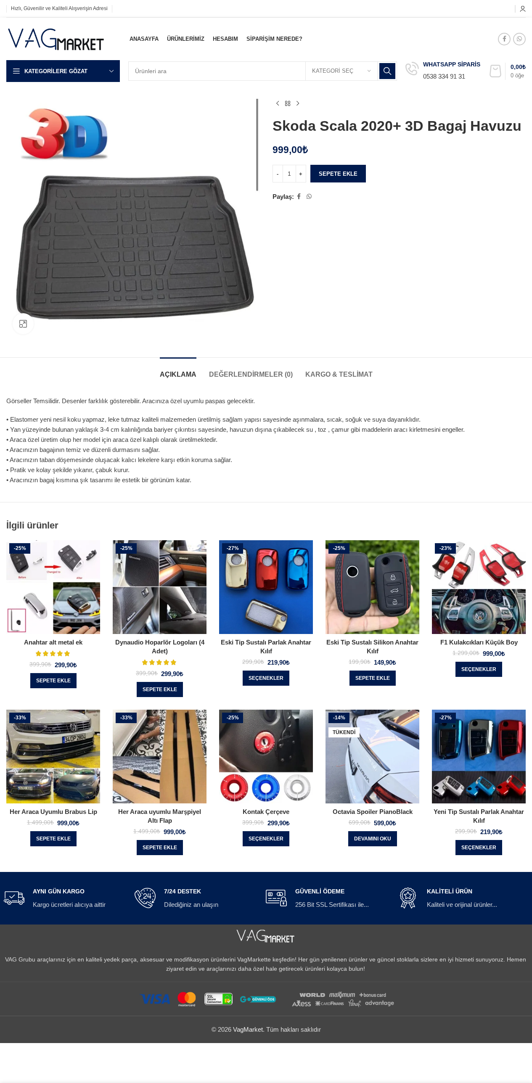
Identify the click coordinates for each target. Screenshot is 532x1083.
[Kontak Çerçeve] (266, 756)
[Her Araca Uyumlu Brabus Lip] (53, 756)
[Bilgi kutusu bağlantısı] (442, 71)
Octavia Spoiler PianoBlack (373, 811)
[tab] (178, 370)
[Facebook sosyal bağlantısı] (504, 39)
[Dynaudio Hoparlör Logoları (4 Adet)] (159, 587)
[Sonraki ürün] (298, 104)
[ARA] (387, 71)
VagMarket (248, 1029)
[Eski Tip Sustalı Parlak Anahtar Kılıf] (266, 587)
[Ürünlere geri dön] (288, 104)
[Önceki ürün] (278, 104)
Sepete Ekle (338, 174)
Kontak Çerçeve (266, 811)
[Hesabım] (523, 8)
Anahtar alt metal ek (53, 642)
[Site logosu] (56, 38)
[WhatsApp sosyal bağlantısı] (519, 39)
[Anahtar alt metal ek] (53, 587)
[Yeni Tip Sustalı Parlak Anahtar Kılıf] (479, 756)
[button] (53, 680)
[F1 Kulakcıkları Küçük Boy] (479, 587)
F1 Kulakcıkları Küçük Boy (479, 642)
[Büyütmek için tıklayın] (23, 323)
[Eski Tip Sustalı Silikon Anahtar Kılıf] (372, 587)
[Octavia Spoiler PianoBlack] (372, 756)
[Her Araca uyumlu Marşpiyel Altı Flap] (159, 756)
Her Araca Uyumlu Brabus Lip (53, 811)
